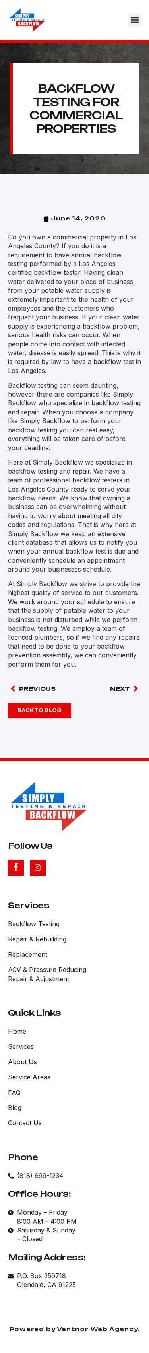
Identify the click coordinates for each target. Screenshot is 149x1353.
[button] (134, 20)
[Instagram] (38, 868)
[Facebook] (16, 868)
